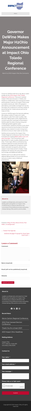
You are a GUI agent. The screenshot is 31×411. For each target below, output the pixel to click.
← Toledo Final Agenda (8, 230)
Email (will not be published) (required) (14, 269)
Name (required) (7, 263)
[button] (12, 309)
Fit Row (13, 222)
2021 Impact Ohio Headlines (12, 332)
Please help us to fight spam (11, 381)
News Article (19, 222)
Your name (6, 357)
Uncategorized (10, 224)
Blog (8, 222)
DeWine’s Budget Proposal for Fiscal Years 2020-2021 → (16, 234)
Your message (7, 371)
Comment (5, 246)
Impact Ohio (15, 73)
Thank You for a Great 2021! (12, 328)
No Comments (24, 73)
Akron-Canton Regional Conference (15, 318)
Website (4, 276)
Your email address (9, 364)
